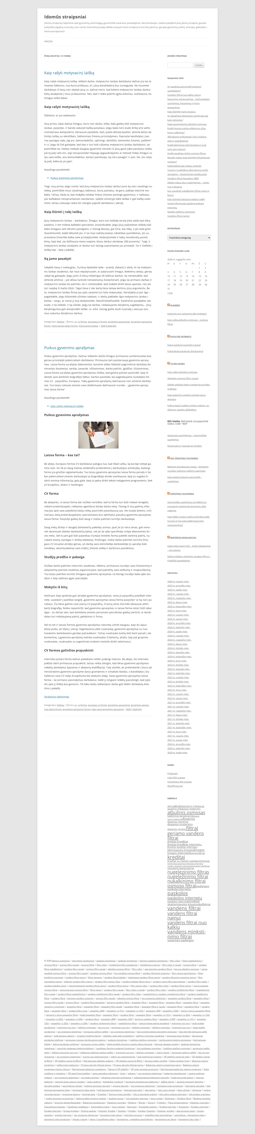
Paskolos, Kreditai (106, 1110)
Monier (142, 1102)
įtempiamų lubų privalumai (57, 1119)
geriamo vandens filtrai (185, 835)
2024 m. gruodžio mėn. (179, 623)
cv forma (82, 321)
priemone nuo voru (181, 1023)
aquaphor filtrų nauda (111, 1006)
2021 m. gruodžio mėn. (179, 702)
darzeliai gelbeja (52, 1085)
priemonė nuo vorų (66, 1027)
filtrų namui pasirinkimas (184, 973)
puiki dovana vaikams (64, 1035)
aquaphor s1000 (170, 1010)
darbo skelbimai (174, 819)
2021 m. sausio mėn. (177, 740)
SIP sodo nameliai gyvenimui (144, 1069)
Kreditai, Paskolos (146, 1110)
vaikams (132, 1073)
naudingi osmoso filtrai (101, 973)
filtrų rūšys (175, 960)
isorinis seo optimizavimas (95, 1056)
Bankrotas (170, 1098)
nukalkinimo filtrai (186, 881)
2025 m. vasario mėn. (178, 614)
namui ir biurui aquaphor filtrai (195, 1010)
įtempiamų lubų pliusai (111, 1115)
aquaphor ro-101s (115, 1010)
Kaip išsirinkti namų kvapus (181, 111)
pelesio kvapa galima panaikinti (154, 1023)
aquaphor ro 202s (59, 1023)
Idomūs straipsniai (65, 17)
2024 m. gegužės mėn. (178, 652)
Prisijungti (172, 773)
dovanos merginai (177, 821)
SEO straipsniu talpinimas (184, 458)
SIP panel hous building (79, 1073)
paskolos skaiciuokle (179, 901)
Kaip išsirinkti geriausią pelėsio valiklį (186, 199)
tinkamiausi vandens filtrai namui (144, 977)
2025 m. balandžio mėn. (179, 606)
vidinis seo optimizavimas (123, 1056)
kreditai (176, 857)
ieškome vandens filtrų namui (78, 981)
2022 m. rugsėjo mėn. (178, 677)
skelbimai (204, 904)
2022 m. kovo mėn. (177, 689)
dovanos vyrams (176, 829)
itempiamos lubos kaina (83, 1090)
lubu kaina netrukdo (194, 1085)
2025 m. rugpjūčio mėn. (179, 598)
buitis (122, 1073)
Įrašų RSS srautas (176, 777)
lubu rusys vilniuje (166, 1090)
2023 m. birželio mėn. (178, 664)
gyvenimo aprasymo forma (77, 709)
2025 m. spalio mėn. (177, 589)
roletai (195, 901)
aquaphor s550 (125, 1019)
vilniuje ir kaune (79, 1119)
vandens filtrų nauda (74, 969)
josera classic (162, 1052)
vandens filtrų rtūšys (197, 981)
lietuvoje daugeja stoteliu (167, 1044)
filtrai (192, 828)
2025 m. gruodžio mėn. (179, 585)
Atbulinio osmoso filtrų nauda (182, 378)
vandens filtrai (184, 908)
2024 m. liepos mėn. (177, 644)
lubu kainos (150, 1090)
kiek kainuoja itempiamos (109, 1090)
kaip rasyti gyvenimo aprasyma (108, 709)
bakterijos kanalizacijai (180, 816)
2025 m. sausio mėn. (177, 619)
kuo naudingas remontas (149, 1048)
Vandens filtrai (184, 1098)
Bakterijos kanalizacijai (183, 537)
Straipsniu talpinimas (56, 696)
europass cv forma (97, 321)
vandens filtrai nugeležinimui (71, 994)
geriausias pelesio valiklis (184, 1052)
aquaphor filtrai (201, 998)
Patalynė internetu (180, 336)
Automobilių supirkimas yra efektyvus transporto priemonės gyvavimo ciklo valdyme (186, 506)
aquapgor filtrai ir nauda (153, 1006)
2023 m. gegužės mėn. (178, 669)
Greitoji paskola (88, 1110)
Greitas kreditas (71, 1110)
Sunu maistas (118, 1106)
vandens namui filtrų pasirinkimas (169, 981)
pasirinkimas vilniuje (72, 1085)
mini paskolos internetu (137, 1098)
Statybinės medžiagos (78, 1106)
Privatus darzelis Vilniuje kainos (96, 1065)
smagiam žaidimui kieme (89, 1035)
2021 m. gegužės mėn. (178, 723)
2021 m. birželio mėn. (178, 719)
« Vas (170, 292)
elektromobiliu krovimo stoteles (91, 1098)
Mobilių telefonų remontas (181, 211)
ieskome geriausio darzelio (97, 1085)
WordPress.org (175, 785)
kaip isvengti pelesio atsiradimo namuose (157, 1031)
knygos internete (178, 853)
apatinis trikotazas (193, 806)
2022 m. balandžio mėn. (179, 685)
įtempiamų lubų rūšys (188, 1119)
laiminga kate (88, 1094)
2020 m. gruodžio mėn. (179, 744)
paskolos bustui (116, 1098)
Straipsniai (183, 1106)
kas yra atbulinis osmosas (186, 969)
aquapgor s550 (153, 1010)
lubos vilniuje (183, 1090)
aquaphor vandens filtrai (180, 998)
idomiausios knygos (180, 850)
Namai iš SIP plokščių (118, 1069)
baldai (196, 816)
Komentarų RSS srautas (179, 781)
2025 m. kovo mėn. (177, 610)
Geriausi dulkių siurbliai (156, 1060)
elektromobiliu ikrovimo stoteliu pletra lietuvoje (129, 1044)
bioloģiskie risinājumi (113, 1081)
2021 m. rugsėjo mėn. (178, 706)
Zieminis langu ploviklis (120, 1094)
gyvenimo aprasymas (119, 321)
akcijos (178, 806)
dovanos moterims (180, 824)
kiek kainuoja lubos (133, 1090)
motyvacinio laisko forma (65, 325)
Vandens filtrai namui (178, 216)
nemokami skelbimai (200, 866)
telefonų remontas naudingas (150, 1035)
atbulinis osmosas (186, 812)
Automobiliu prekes (100, 1106)
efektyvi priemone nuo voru (65, 1052)
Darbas (60, 321)
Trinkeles (161, 1102)
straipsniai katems (71, 1094)
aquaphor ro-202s (181, 1015)
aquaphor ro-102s (135, 1010)
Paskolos (122, 1110)
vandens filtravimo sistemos (156, 973)
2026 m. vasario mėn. (178, 581)
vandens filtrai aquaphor (93, 1002)
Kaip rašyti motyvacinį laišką (69, 72)
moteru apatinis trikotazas (179, 866)
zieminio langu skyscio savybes (70, 1081)
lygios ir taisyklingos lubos (102, 1119)
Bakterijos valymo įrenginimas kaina (163, 1065)
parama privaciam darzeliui (190, 1081)
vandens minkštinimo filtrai (181, 989)
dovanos (188, 819)
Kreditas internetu (199, 1106)
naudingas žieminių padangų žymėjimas (115, 1048)
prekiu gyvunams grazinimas (60, 1098)
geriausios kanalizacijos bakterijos (142, 1081)
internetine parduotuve (83, 960)
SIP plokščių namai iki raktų (177, 1056)
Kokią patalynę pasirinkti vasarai (184, 345)
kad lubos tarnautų (133, 1115)
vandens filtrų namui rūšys (107, 981)
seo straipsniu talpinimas (154, 998)
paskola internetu (179, 889)
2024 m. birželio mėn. (178, 648)
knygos (199, 850)
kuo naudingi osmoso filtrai (127, 973)
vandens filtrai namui (182, 915)
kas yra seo (103, 1027)
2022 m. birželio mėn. (178, 681)
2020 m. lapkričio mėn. (178, 748)
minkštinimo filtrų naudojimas (123, 964)
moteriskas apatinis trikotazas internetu (185, 863)
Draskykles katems (148, 1106)
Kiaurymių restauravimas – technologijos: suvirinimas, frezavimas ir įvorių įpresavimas (188, 103)
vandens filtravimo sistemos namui (179, 977)
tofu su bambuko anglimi (145, 1094)
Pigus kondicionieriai (178, 1102)
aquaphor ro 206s (79, 1023)
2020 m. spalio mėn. (177, 752)
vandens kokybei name (55, 985)
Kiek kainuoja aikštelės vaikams (98, 1060)
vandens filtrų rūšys (159, 985)
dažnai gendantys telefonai (66, 1044)
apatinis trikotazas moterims (184, 808)
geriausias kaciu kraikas (178, 1035)
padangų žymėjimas (106, 960)
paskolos (177, 893)
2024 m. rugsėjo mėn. (178, 635)
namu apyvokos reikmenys (105, 1073)
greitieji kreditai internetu (182, 847)
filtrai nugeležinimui (192, 960)
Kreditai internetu (167, 1106)
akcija (170, 806)
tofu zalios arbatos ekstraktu (173, 1094)
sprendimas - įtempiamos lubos (189, 1115)
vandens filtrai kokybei (115, 977)
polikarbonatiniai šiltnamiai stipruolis (151, 1077)
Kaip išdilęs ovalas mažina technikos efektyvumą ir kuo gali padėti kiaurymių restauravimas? (188, 521)
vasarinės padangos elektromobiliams (75, 1048)
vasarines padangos (180, 940)
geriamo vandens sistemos (80, 998)
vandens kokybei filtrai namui (136, 981)
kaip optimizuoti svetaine (150, 1056)
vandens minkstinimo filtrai (186, 934)
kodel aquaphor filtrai (90, 1015)
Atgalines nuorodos (116, 1102)
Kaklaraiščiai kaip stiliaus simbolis (184, 165)
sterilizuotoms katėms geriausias (175, 1040)
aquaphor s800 (97, 1010)
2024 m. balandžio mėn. (179, 656)
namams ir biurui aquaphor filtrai (62, 1015)
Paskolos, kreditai (165, 1110)
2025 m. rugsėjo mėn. (178, 594)
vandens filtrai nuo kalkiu (187, 924)
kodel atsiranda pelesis (182, 1077)
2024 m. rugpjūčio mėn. (179, 639)
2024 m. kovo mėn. (177, 660)
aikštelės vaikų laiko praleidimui (118, 1035)
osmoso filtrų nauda (69, 964)
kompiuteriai (197, 853)
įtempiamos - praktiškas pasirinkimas (135, 1119)
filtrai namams (95, 977)
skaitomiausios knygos (182, 904)
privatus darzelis (121, 1085)
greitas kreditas (177, 841)
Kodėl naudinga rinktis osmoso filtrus (186, 153)
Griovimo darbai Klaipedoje (67, 1102)
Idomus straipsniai (61, 960)
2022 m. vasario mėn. (178, 694)
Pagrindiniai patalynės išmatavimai (185, 351)
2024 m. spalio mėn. (177, 631)
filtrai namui (96, 989)
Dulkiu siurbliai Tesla (179, 1060)
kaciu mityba (157, 1098)
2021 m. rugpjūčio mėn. (179, 710)
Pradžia (48, 41)
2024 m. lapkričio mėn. (178, 627)
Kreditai (132, 1110)
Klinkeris (175, 305)
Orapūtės (102, 1094)
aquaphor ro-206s (74, 1019)
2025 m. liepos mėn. (177, 602)
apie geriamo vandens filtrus (158, 969)
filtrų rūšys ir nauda (171, 964)
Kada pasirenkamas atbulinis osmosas (187, 124)
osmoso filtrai (181, 885)
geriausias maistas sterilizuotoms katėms (86, 1040)
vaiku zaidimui (94, 1081)
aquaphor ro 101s (186, 1019)
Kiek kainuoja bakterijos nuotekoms (89, 1069)
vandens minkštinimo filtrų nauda (104, 994)
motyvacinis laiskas (88, 325)
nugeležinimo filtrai (187, 876)
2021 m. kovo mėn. (177, 731)
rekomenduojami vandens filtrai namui (87, 985)
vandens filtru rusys (78, 1010)
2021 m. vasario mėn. (178, 735)
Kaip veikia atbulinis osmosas (182, 372)
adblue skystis (167, 1081)
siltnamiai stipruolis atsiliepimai (116, 1077)
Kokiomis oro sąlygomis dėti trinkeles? (187, 313)
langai (206, 861)
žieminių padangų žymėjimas (154, 960)
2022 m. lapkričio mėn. (178, 673)
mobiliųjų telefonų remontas (143, 1040)
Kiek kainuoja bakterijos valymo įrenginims (180, 1069)
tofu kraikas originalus (199, 1094)
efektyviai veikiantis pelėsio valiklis (96, 1052)
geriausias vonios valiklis (93, 1044)
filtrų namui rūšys (139, 985)
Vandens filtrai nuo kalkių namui (184, 94)
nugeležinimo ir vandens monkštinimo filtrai (164, 994)
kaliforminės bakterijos (68, 1065)
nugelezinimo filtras (188, 872)
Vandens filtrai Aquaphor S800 (183, 178)
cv (75, 321)
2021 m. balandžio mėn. (179, 727)
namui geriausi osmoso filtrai (74, 989)
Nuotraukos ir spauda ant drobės (184, 445)
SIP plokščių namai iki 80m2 (68, 1060)
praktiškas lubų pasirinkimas (158, 1115)
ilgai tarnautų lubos (185, 1110)
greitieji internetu (63, 1115)
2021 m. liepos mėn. (177, 715)
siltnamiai (196, 1090)
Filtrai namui (177, 363)
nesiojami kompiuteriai (180, 868)
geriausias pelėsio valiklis (96, 1031)
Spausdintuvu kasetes (54, 1106)
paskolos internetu (184, 898)
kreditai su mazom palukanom (185, 861)
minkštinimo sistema (150, 964)
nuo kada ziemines (90, 1077)
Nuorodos (132, 1106)
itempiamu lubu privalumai (170, 1085)
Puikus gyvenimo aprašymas (66, 178)
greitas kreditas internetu (184, 844)
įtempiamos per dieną (165, 1119)
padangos (202, 886)
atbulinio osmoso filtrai (119, 969)
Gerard (151, 1102)
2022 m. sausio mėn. (177, 698)
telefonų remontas (87, 1027)
